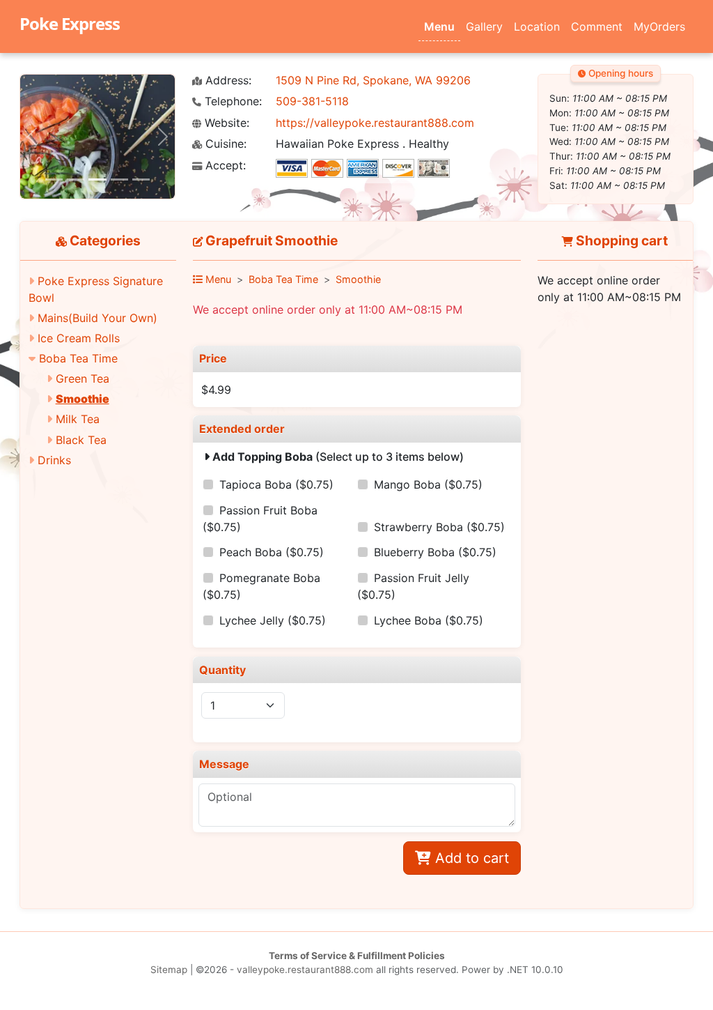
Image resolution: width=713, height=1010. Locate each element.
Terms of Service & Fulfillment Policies (357, 955)
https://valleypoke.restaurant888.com (375, 123)
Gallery (484, 26)
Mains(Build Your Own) (97, 318)
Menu (439, 26)
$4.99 (216, 390)
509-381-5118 (312, 101)
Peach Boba (271, 552)
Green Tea (82, 378)
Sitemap (168, 969)
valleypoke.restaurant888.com (305, 969)
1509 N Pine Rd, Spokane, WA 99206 (373, 80)
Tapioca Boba (276, 484)
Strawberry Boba (439, 527)
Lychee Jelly (272, 620)
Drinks (54, 460)
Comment (596, 26)
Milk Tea (78, 419)
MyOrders (659, 26)
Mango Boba (428, 484)
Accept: (224, 165)
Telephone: (231, 101)
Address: (226, 80)
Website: (225, 123)
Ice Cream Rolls (79, 338)
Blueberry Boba (435, 552)
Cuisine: (224, 144)
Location (537, 26)
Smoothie (82, 399)
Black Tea (81, 440)
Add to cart (470, 858)
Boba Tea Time (78, 358)
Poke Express (69, 23)
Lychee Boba (428, 620)
